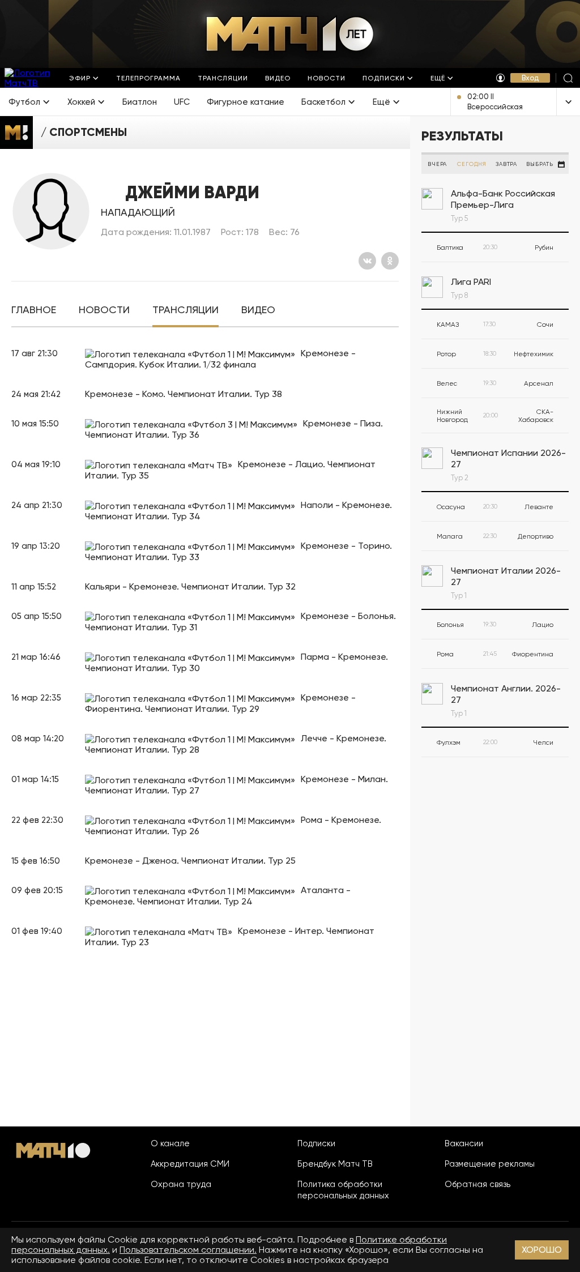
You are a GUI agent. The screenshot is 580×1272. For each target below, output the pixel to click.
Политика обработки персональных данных (343, 1190)
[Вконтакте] (367, 261)
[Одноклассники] (390, 261)
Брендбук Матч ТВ (335, 1164)
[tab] (33, 310)
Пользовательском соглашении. (188, 1249)
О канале (170, 1143)
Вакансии (464, 1143)
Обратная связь (477, 1184)
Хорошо (542, 1249)
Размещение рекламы (490, 1164)
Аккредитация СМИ (190, 1164)
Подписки (316, 1143)
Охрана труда (181, 1184)
